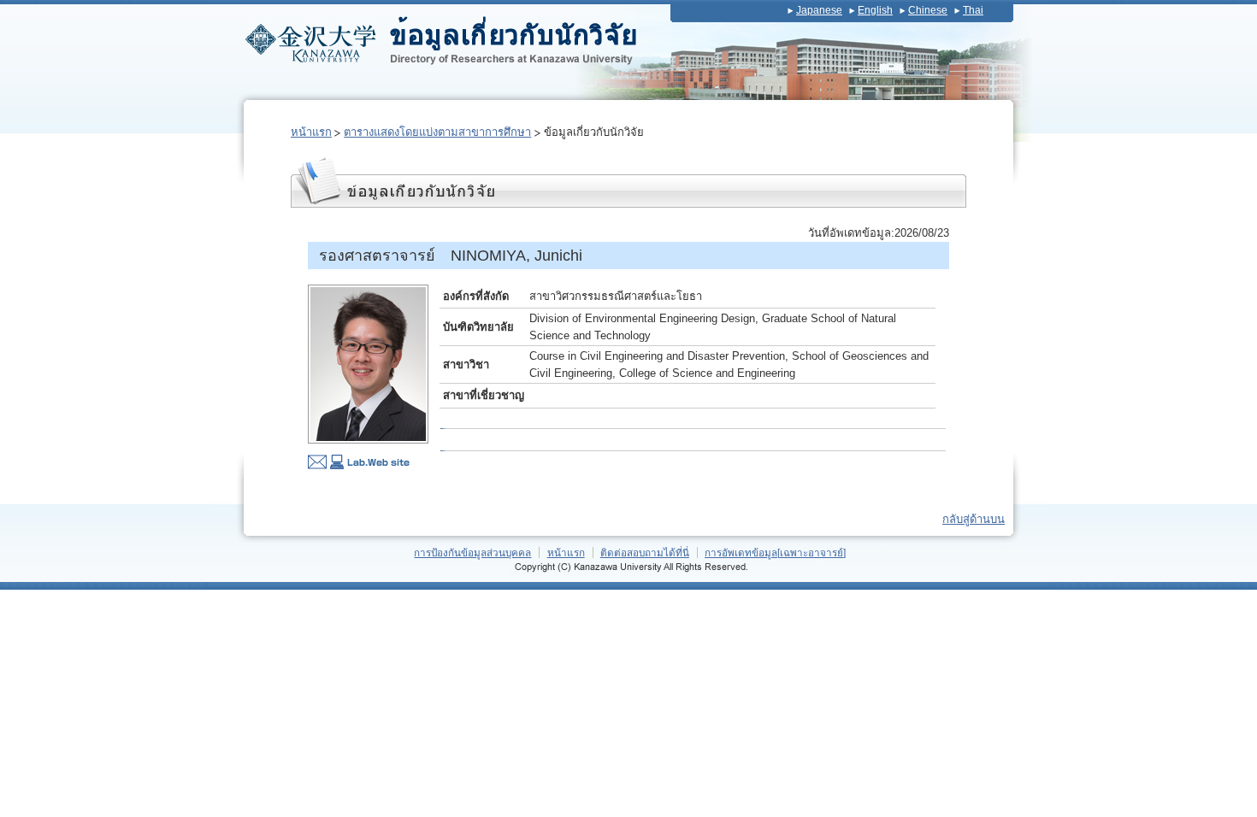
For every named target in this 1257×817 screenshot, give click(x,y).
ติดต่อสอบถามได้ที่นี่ (644, 552)
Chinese (927, 10)
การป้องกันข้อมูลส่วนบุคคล (472, 552)
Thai (973, 10)
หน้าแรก (311, 132)
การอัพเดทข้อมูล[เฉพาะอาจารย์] (775, 552)
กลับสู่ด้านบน (973, 519)
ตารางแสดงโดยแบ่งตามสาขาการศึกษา (437, 132)
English (875, 10)
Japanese (819, 10)
